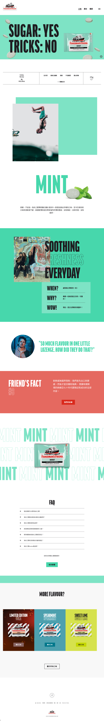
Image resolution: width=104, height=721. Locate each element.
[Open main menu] (99, 9)
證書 (57, 702)
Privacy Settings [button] (65, 702)
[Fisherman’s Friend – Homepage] (10, 6)
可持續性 (43, 702)
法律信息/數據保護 (49, 702)
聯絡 (54, 702)
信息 (60, 702)
